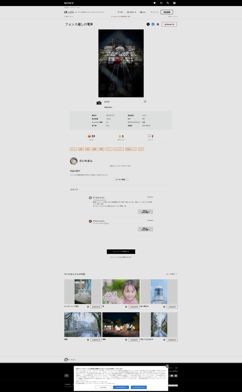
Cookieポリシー (94, 381)
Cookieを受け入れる (139, 387)
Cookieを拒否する (121, 387)
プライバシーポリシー (100, 383)
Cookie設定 (103, 387)
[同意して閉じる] (167, 366)
